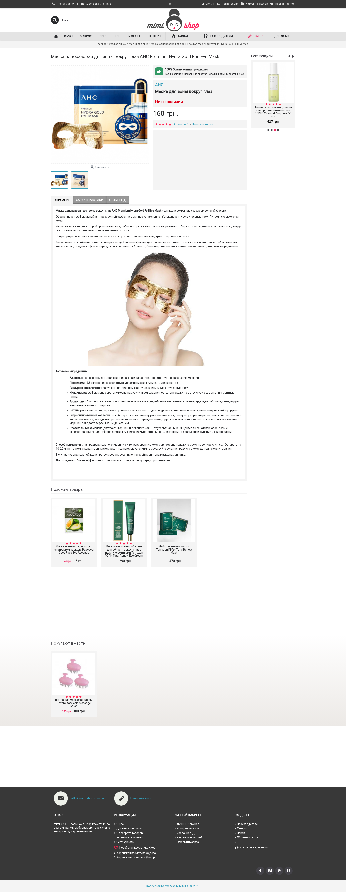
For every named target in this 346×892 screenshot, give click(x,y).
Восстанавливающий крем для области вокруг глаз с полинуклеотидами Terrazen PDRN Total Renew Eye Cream (124, 551)
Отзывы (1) (117, 200)
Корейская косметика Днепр (136, 857)
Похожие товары (67, 489)
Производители (247, 824)
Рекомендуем (262, 56)
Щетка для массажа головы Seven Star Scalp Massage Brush (73, 703)
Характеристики (89, 200)
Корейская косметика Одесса (136, 853)
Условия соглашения (130, 837)
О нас (120, 824)
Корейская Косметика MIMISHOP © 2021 (173, 886)
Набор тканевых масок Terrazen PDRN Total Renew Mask (174, 549)
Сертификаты (125, 842)
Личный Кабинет (188, 824)
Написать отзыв (202, 124)
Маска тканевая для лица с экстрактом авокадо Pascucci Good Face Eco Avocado (74, 549)
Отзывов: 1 (181, 124)
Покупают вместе (68, 643)
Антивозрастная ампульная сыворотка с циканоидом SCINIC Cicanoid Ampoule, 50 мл (273, 112)
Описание (62, 200)
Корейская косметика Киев (137, 847)
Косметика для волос (254, 847)
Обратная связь (247, 837)
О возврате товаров (129, 833)
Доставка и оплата (129, 828)
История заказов (188, 828)
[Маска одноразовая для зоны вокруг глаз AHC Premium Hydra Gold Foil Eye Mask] (100, 114)
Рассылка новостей (189, 837)
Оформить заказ (188, 842)
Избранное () (186, 833)
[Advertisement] (273, 197)
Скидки (242, 828)
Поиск (241, 833)
